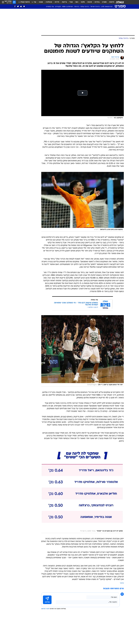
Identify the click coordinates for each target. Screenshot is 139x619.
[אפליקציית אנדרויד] (24, 6)
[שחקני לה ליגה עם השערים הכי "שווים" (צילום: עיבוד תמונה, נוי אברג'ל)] (82, 490)
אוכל (71, 2)
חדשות (111, 2)
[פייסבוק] (15, 6)
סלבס (83, 2)
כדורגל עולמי (84, 6)
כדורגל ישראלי (95, 6)
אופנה (41, 2)
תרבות (89, 2)
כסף (76, 2)
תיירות (57, 2)
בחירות (97, 2)
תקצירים (58, 6)
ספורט (104, 2)
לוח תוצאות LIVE (106, 6)
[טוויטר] (18, 6)
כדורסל (76, 6)
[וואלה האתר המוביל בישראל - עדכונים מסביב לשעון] (120, 2)
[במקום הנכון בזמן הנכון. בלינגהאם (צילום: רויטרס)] (82, 202)
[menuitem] (110, 2)
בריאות (64, 2)
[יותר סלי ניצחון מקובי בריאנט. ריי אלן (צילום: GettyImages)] (82, 351)
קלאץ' (122, 583)
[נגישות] (3, 2)
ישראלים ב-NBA (67, 6)
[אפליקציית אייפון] (21, 6)
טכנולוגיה (49, 2)
